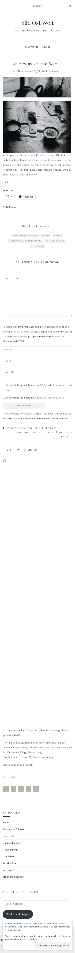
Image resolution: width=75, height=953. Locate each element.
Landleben (8, 856)
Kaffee (46, 235)
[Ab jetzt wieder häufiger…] (37, 87)
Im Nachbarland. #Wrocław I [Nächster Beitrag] (43, 434)
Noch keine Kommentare (36, 226)
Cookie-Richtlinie (28, 939)
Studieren (37, 246)
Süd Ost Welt (37, 23)
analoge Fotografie (25, 235)
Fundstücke (9, 836)
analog (6, 822)
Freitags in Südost (13, 829)
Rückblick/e (10, 863)
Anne (56, 71)
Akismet (22, 336)
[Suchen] (70, 6)
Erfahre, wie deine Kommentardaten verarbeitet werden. (36, 418)
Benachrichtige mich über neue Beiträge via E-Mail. (36, 397)
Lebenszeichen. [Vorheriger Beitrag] (30, 428)
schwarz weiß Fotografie (25, 241)
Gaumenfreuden (37, 46)
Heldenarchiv (10, 849)
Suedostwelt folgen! (17, 914)
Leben (57, 235)
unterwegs (9, 870)
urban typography (13, 876)
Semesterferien (55, 241)
